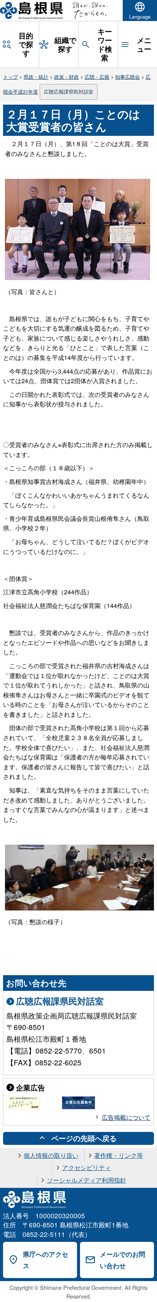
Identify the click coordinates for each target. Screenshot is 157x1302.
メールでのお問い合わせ (122, 1259)
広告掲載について (126, 1117)
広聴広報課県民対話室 (68, 91)
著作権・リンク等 (118, 1155)
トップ (10, 76)
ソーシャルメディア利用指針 (86, 1180)
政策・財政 (66, 76)
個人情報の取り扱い (51, 1155)
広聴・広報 (97, 76)
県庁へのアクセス (45, 1259)
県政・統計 (36, 76)
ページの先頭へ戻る (84, 1138)
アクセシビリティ (86, 1167)
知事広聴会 (127, 76)
